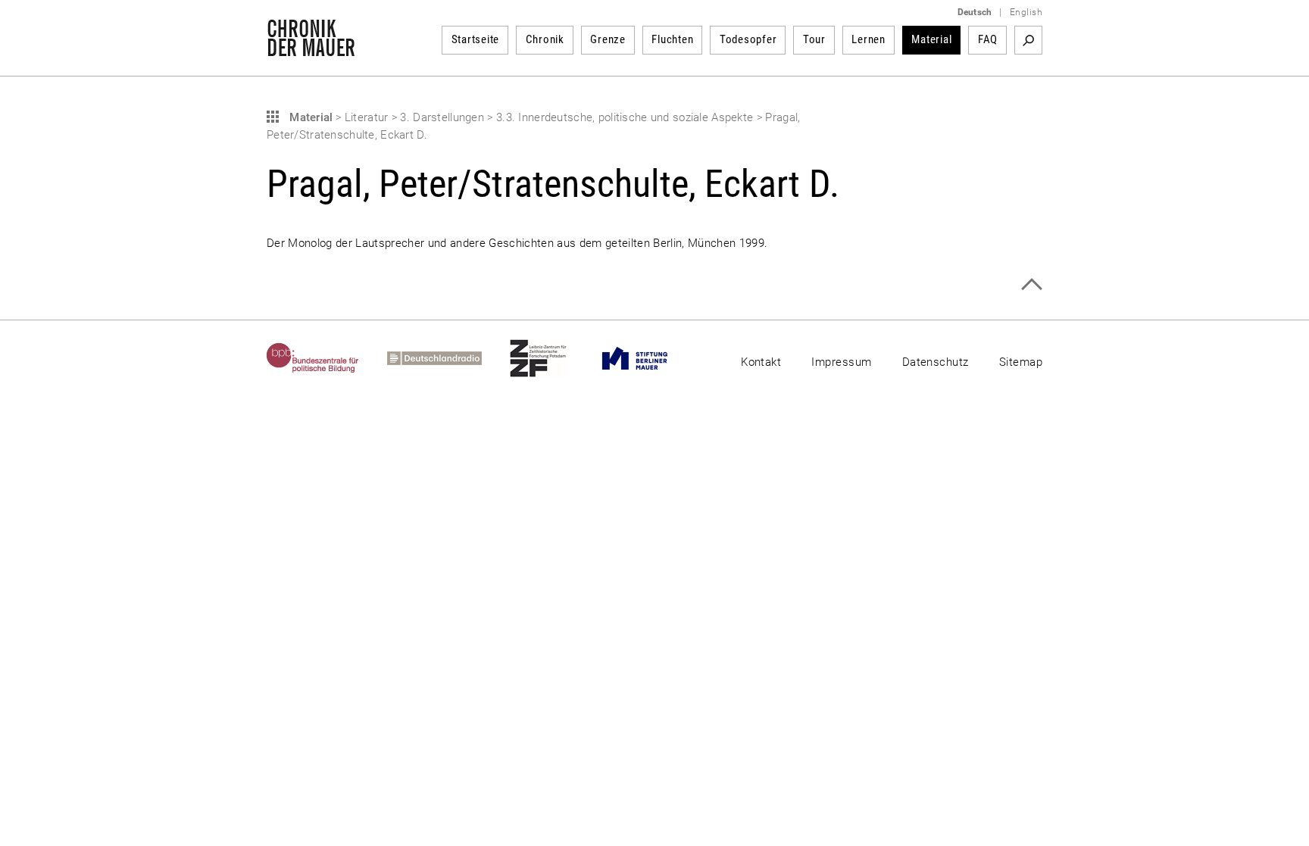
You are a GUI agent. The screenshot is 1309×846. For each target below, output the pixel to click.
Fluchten (672, 39)
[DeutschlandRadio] (448, 358)
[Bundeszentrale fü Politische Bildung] (327, 358)
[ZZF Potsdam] (552, 358)
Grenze (608, 39)
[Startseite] (311, 48)
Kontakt (761, 362)
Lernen (868, 39)
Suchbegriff (1028, 40)
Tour (814, 39)
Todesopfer (748, 39)
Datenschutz (935, 362)
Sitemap (1020, 362)
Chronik (545, 39)
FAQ (988, 39)
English (1026, 12)
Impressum (841, 362)
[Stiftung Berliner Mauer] (649, 358)
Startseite (475, 39)
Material (931, 39)
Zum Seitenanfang (1031, 284)
